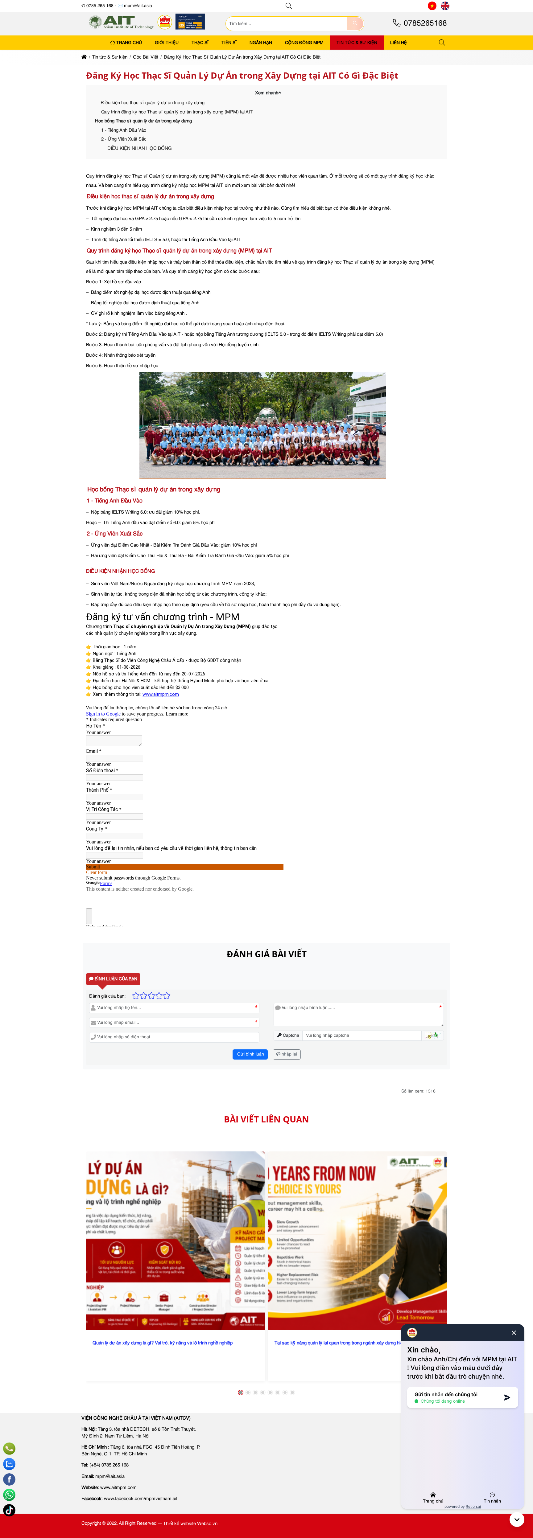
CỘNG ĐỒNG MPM (304, 42)
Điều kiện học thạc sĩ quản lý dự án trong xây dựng (153, 102)
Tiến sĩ (229, 42)
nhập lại (288, 1054)
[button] (289, 6)
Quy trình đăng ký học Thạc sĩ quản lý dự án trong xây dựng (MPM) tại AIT (177, 112)
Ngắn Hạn (261, 42)
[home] (84, 57)
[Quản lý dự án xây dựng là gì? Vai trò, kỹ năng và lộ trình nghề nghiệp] (175, 1240)
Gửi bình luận (250, 1054)
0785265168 (424, 23)
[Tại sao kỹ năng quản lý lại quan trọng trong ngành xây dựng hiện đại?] (357, 1240)
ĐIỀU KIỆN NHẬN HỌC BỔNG (139, 148)
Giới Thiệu (167, 42)
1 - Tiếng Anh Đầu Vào (123, 130)
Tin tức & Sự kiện (357, 42)
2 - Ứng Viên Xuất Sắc (124, 139)
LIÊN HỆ (398, 42)
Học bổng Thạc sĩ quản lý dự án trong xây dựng (143, 121)
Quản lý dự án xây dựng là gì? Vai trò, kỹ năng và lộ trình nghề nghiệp (163, 1343)
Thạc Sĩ (200, 42)
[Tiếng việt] (432, 6)
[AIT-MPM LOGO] (147, 31)
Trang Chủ (129, 42)
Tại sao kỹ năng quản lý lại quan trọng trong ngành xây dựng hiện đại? (345, 1343)
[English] (445, 6)
